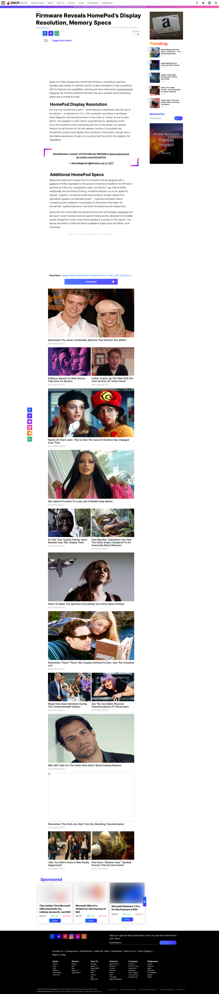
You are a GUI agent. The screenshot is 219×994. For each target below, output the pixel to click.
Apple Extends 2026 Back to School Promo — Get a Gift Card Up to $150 (99, 275)
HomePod (123, 212)
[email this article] (29, 421)
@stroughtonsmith (119, 154)
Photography (152, 972)
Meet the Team (102, 951)
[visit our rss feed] (84, 936)
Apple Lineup (37, 3)
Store (81, 3)
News (50, 3)
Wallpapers (107, 3)
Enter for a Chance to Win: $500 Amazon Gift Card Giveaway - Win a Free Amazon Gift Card (109, 7)
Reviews (113, 966)
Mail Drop (94, 979)
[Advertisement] (91, 61)
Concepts (113, 977)
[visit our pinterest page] (65, 936)
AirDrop (93, 964)
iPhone (55, 964)
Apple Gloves (114, 964)
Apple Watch (57, 972)
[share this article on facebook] (45, 33)
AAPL (111, 975)
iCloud (93, 970)
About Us (131, 964)
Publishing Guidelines (167, 989)
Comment (100, 281)
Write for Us (130, 951)
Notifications (86, 951)
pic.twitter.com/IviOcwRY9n (91, 157)
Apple (149, 968)
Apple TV (56, 970)
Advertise (131, 970)
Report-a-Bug (59, 954)
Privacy (112, 968)
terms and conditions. (44, 991)
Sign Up (178, 118)
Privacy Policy (133, 966)
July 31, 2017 (107, 163)
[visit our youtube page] (77, 936)
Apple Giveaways (116, 979)
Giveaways (92, 3)
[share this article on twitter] (50, 33)
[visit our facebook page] (52, 936)
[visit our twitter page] (58, 936)
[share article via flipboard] (29, 427)
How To (60, 3)
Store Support (145, 951)
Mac (54, 968)
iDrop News (54, 989)
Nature (149, 975)
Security (113, 970)
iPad (54, 966)
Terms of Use (133, 975)
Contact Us (57, 951)
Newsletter (117, 951)
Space (149, 977)
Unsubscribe (72, 951)
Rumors (71, 3)
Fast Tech (56, 975)
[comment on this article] (29, 433)
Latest (149, 964)
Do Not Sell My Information (148, 989)
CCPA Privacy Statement (128, 989)
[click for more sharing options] (56, 33)
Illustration (151, 970)
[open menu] (3, 3)
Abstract (150, 966)
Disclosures (181, 989)
